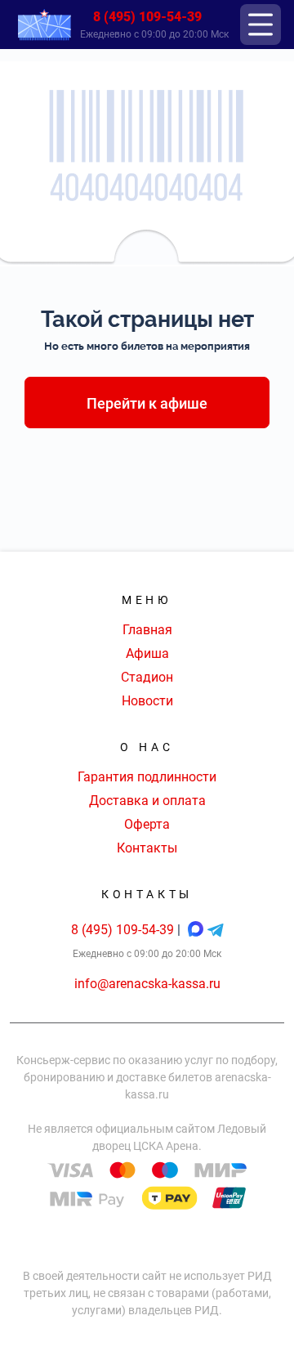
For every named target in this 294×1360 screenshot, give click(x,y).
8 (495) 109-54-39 (147, 17)
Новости (147, 701)
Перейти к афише (147, 403)
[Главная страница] (44, 25)
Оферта (147, 824)
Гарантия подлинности (147, 777)
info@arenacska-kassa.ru (147, 983)
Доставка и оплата (147, 800)
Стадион (147, 677)
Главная (147, 630)
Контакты (147, 848)
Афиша (147, 653)
